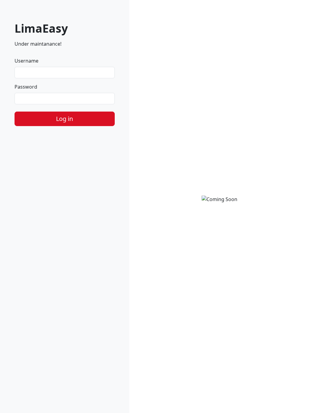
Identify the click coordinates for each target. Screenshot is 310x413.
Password (26, 86)
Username (26, 60)
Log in (64, 119)
